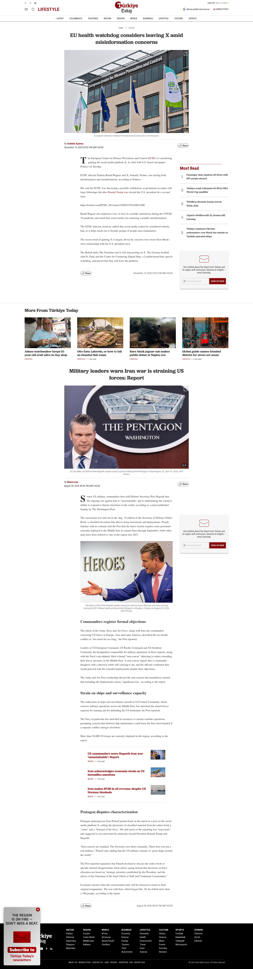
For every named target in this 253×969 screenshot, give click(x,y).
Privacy (113, 962)
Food (142, 948)
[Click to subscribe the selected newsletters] (217, 281)
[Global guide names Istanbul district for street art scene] (205, 332)
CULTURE (178, 18)
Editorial (198, 941)
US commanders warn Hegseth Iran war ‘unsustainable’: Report (115, 755)
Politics (69, 933)
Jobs (106, 962)
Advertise (123, 962)
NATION (107, 18)
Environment (146, 941)
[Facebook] (46, 948)
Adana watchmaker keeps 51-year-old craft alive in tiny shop (46, 353)
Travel (143, 944)
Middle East (88, 941)
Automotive (127, 952)
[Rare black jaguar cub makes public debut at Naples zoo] (153, 332)
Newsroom (72, 482)
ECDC (151, 158)
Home (121, 28)
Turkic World (88, 937)
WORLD (133, 18)
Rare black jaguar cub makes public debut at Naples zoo (150, 353)
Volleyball (180, 941)
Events (162, 944)
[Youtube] (41, 948)
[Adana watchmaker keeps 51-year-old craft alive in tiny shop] (48, 332)
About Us (73, 962)
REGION (120, 18)
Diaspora (70, 944)
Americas (106, 937)
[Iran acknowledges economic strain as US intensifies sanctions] (158, 772)
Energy (125, 941)
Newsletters (85, 962)
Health (143, 937)
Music (161, 941)
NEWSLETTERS (222, 9)
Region (90, 761)
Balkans (86, 944)
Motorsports (181, 944)
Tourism (125, 944)
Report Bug (139, 962)
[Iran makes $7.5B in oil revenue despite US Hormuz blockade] (158, 790)
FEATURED (93, 18)
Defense (70, 937)
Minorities (70, 948)
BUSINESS (148, 18)
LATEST (60, 18)
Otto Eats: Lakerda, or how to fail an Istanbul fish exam (99, 353)
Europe (86, 933)
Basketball (180, 937)
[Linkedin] (51, 949)
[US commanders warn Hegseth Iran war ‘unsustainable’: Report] (158, 755)
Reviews (163, 952)
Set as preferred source (198, 9)
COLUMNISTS (76, 18)
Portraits (163, 948)
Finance (125, 937)
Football (179, 933)
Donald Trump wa (117, 192)
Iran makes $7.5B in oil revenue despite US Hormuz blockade (117, 790)
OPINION (198, 930)
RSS (131, 962)
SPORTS (192, 18)
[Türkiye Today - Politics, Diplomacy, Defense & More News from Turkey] (126, 7)
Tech (124, 948)
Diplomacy (71, 941)
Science (143, 952)
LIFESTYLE (164, 18)
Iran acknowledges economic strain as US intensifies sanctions (116, 772)
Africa (104, 933)
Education (144, 933)
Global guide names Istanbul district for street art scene (201, 353)
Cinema (162, 937)
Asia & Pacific (108, 941)
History (162, 933)
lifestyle (48, 9)
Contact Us (97, 962)
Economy (126, 933)
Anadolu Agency (75, 143)
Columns (198, 933)
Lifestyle (131, 28)
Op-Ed (197, 937)
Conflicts (106, 944)
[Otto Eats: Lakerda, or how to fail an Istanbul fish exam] (100, 332)
